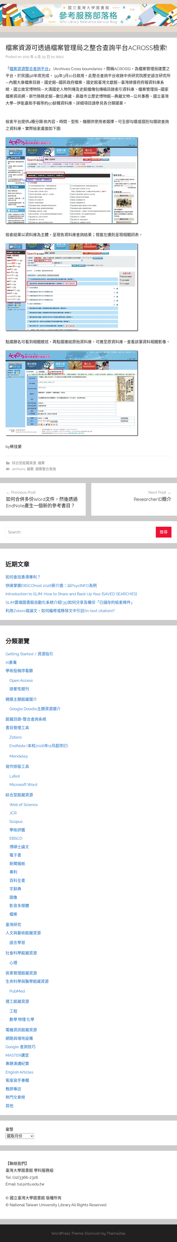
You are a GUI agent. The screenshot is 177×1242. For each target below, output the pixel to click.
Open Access (21, 680)
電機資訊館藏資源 (21, 1030)
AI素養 (11, 662)
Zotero (15, 737)
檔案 (41, 463)
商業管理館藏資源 (21, 973)
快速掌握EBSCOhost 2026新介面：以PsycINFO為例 (51, 585)
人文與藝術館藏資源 (23, 933)
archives (18, 469)
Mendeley (18, 756)
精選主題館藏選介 (21, 699)
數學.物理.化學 (21, 1019)
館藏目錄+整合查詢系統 (26, 719)
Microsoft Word (23, 784)
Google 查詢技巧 (20, 1046)
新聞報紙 (17, 863)
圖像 (13, 897)
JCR (13, 813)
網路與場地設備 (19, 1038)
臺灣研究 (13, 924)
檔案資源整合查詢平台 (29, 68)
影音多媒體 (19, 905)
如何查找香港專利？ (23, 577)
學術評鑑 (17, 830)
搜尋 (164, 532)
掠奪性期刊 (19, 689)
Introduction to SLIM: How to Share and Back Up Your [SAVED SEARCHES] (71, 594)
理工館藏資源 (17, 1001)
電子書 (15, 855)
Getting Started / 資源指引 (29, 654)
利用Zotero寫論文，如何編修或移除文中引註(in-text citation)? (60, 610)
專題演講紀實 (17, 1063)
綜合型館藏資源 (24, 463)
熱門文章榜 (15, 1097)
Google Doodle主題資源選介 (35, 709)
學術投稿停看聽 (19, 670)
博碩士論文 (19, 847)
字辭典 (15, 889)
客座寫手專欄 (17, 1080)
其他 (9, 1106)
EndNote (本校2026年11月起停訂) (38, 745)
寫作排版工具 (17, 766)
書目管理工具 (17, 727)
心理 (13, 962)
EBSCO (15, 838)
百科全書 (17, 880)
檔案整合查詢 (45, 469)
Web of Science (23, 804)
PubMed (17, 991)
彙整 (9, 1129)
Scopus (16, 821)
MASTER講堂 (17, 1055)
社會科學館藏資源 (21, 953)
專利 (13, 872)
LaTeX (14, 776)
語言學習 (17, 942)
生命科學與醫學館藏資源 (27, 981)
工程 (13, 1011)
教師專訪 (13, 1089)
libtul (60, 57)
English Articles (19, 1072)
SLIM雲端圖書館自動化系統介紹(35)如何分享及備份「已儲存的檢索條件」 (70, 602)
